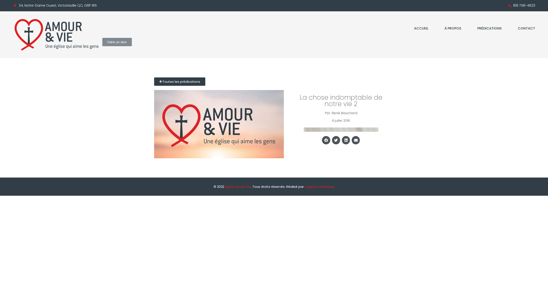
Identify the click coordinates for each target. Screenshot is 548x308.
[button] (326, 140)
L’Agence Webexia (319, 186)
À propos (452, 28)
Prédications (489, 28)
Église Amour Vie (238, 186)
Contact (526, 28)
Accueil (421, 28)
